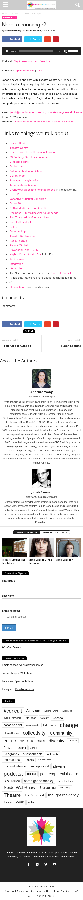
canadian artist (13, 724)
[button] (77, 5)
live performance (46, 760)
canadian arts (32, 725)
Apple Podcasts (24, 70)
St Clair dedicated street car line (29, 208)
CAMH (37, 249)
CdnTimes (49, 725)
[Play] (7, 51)
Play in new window (25, 61)
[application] (41, 51)
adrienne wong (51, 711)
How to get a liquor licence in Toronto (32, 152)
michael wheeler (15, 766)
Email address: (11, 610)
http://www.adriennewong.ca (41, 397)
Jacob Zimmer (33, 30)
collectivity (34, 733)
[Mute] (65, 51)
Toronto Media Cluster (23, 184)
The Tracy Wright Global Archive (29, 217)
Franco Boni (17, 143)
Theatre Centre (19, 147)
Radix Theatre (18, 240)
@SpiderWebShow (21, 673)
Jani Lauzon (17, 259)
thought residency (63, 795)
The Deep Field (34, 795)
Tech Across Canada (16, 346)
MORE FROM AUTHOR (55, 532)
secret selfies (65, 781)
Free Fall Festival (20, 222)
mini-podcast (40, 766)
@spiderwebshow (24, 689)
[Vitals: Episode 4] (68, 547)
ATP (30, 895)
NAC (76, 891)
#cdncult (13, 711)
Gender (33, 748)
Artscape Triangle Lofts (24, 180)
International (12, 759)
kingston (29, 760)
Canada (58, 718)
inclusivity (52, 753)
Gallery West (17, 175)
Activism (33, 711)
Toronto (8, 802)
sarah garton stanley (39, 781)
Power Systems (12, 781)
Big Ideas (30, 717)
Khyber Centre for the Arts (26, 254)
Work (20, 802)
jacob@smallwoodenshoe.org (28, 112)
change (69, 725)
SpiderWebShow (23, 681)
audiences (67, 711)
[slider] (73, 50)
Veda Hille (16, 268)
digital (41, 740)
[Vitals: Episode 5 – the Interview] (41, 547)
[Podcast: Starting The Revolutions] (14, 547)
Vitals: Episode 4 (64, 559)
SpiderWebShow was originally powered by (27, 891)
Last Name (8, 595)
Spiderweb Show (62, 121)
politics (31, 773)
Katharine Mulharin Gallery (26, 171)
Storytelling (47, 787)
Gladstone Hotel (19, 161)
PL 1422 (15, 194)
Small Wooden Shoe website (32, 121)
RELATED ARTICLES (26, 532)
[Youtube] (54, 863)
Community (61, 733)
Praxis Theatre (61, 891)
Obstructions (17, 286)
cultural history (18, 740)
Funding (21, 747)
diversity (56, 740)
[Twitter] (46, 863)
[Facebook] (28, 863)
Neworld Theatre (46, 895)
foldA (8, 748)
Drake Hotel (17, 166)
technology (65, 787)
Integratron (16, 263)
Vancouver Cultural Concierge (28, 198)
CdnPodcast (9, 17)
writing (31, 802)
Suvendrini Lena (20, 249)
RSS (39, 70)
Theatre (12, 795)
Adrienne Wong (13, 30)
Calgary (44, 717)
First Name (8, 580)
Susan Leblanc (71, 346)
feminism (73, 740)
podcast (13, 774)
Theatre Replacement (23, 235)
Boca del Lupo (18, 231)
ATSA (13, 226)
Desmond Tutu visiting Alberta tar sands (34, 212)
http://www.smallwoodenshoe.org (41, 497)
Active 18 (15, 203)
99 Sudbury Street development (29, 157)
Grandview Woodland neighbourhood (32, 189)
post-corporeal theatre (59, 774)
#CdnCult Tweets (11, 647)
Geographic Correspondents (23, 754)
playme (59, 766)
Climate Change (11, 733)
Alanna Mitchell (19, 245)
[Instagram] (37, 863)
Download (45, 61)
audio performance (12, 718)
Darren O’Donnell (60, 273)
